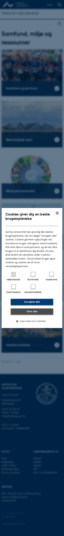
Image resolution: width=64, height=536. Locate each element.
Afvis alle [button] (32, 311)
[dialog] (32, 268)
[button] (32, 321)
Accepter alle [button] (32, 301)
